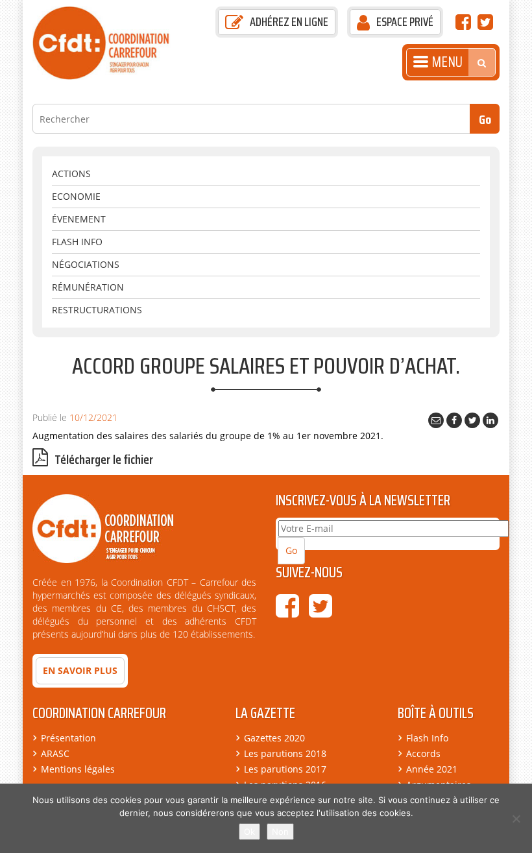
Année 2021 (431, 769)
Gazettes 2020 (274, 738)
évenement (79, 219)
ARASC (55, 753)
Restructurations (97, 310)
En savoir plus (80, 670)
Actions (71, 173)
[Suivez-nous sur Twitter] (485, 25)
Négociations (85, 264)
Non (280, 831)
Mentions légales (78, 769)
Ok (249, 831)
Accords (423, 753)
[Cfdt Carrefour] (108, 42)
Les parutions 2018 (285, 753)
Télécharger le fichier (103, 460)
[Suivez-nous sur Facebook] (463, 25)
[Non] (515, 818)
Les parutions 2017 (285, 769)
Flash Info (77, 241)
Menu (447, 62)
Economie (76, 196)
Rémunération (88, 287)
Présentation (68, 738)
